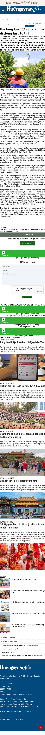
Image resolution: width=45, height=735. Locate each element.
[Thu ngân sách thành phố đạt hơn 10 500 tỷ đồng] (5, 617)
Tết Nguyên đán (36, 229)
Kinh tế (13, 20)
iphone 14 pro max (9, 637)
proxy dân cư (16, 649)
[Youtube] (28, 3)
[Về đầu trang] (41, 727)
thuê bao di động (6, 229)
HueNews (34, 3)
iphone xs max (7, 641)
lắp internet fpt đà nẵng (16, 645)
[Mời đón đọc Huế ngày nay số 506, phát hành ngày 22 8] (5, 606)
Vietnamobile (13, 231)
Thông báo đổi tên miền (12, 719)
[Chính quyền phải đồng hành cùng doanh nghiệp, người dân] (5, 594)
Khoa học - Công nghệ (24, 20)
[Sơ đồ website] (22, 3)
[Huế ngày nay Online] (25, 10)
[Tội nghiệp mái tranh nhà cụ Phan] (5, 583)
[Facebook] (25, 3)
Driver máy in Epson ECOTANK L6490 (19, 655)
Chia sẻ (30, 26)
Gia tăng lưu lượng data (21, 229)
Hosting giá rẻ (6, 652)
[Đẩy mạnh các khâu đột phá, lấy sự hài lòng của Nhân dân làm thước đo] (5, 628)
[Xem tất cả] (4, 10)
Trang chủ (6, 20)
